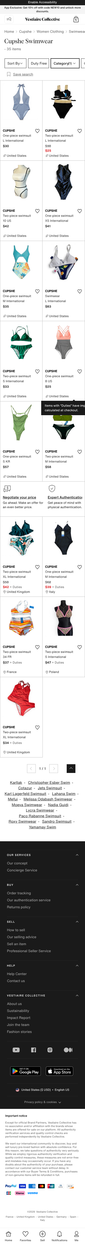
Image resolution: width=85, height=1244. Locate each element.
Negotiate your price (19, 497)
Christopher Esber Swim (49, 782)
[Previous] (31, 768)
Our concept (17, 863)
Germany (61, 1216)
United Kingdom (26, 1216)
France (10, 1216)
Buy (10, 885)
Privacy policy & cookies (40, 1102)
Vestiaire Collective (26, 996)
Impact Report (18, 1017)
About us (14, 1003)
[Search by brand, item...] (9, 19)
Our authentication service (29, 900)
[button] (76, 19)
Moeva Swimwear (27, 805)
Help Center (17, 973)
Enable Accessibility (42, 2)
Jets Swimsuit (50, 788)
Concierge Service (22, 870)
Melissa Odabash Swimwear (48, 799)
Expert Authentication (66, 497)
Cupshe (25, 31)
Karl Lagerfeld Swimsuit (25, 794)
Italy (42, 1220)
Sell (11, 922)
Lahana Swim (63, 794)
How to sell (16, 930)
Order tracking (19, 893)
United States (45, 1216)
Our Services (19, 855)
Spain (73, 1216)
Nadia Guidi (58, 805)
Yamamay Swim (42, 827)
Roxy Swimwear (22, 821)
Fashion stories (19, 1031)
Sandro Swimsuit (56, 821)
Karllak (16, 782)
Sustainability (18, 1010)
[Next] (53, 768)
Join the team (18, 1024)
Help (11, 966)
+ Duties (16, 587)
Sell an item (16, 943)
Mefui (13, 799)
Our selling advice (21, 936)
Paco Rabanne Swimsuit (40, 816)
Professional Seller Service (29, 950)
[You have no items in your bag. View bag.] (76, 19)
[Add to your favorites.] (37, 131)
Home (9, 31)
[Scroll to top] (71, 768)
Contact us (16, 980)
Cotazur (25, 788)
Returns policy (19, 907)
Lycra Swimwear (40, 810)
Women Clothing (50, 31)
